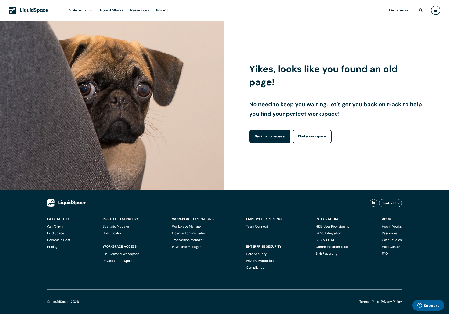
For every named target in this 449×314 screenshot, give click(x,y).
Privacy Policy (391, 302)
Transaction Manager (187, 240)
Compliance (255, 268)
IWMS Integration (329, 233)
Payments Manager (186, 247)
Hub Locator (112, 233)
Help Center (391, 247)
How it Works (112, 10)
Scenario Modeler (116, 227)
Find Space (55, 233)
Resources (139, 10)
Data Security (256, 254)
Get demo (398, 10)
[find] (420, 10)
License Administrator (188, 233)
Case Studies (392, 240)
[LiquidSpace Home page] (28, 10)
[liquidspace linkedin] (373, 203)
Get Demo (55, 227)
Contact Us (390, 203)
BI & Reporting (326, 254)
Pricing (162, 10)
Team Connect (257, 227)
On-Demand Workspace (121, 254)
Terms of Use (369, 302)
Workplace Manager (187, 227)
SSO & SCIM (325, 240)
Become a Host (58, 240)
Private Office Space (118, 261)
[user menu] (435, 10)
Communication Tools (332, 247)
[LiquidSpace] (67, 203)
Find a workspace (312, 136)
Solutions (78, 10)
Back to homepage (270, 136)
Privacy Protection (260, 261)
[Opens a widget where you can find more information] (428, 306)
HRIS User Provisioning (332, 227)
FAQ (385, 254)
